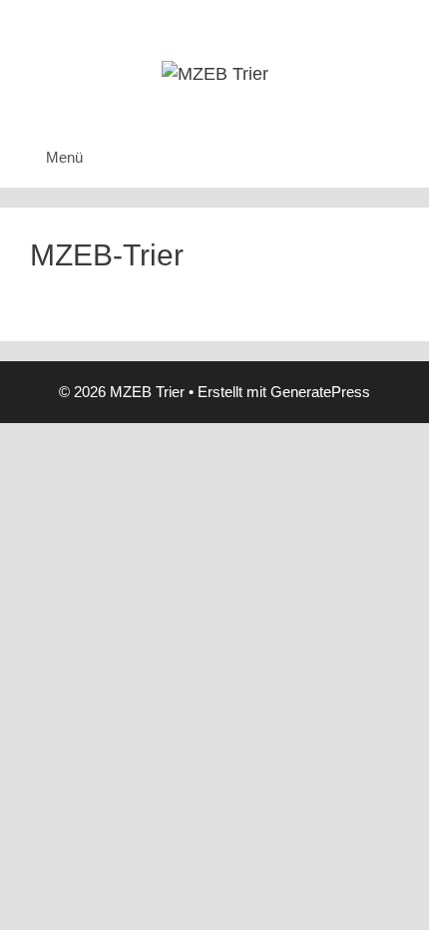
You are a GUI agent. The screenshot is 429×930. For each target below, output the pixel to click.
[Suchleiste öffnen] (399, 158)
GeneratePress (320, 391)
